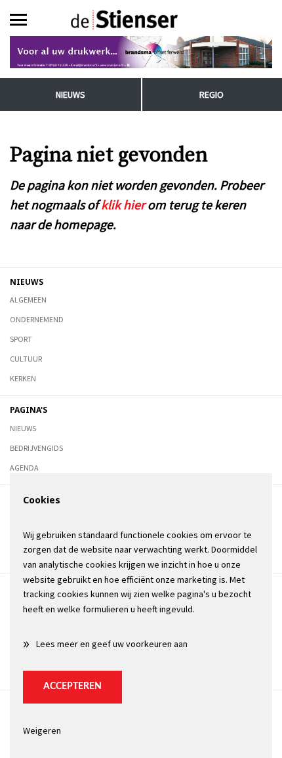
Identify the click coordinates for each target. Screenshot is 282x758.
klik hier (123, 204)
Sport (21, 339)
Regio (211, 94)
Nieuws (70, 94)
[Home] (141, 20)
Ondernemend (37, 319)
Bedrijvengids (36, 448)
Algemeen (28, 300)
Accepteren (72, 686)
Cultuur (26, 359)
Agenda (24, 468)
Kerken (23, 378)
